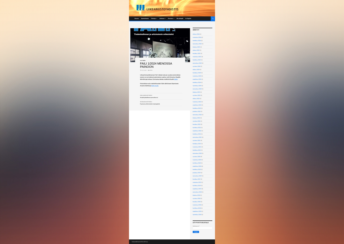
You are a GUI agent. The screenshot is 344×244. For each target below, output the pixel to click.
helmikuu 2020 (197, 169)
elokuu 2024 (196, 69)
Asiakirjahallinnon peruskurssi (149, 96)
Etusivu (137, 18)
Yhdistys (153, 18)
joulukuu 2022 (197, 111)
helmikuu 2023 (197, 108)
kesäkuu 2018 (196, 201)
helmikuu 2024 (197, 82)
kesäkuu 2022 (196, 124)
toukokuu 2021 (197, 147)
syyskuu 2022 (196, 121)
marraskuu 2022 (197, 114)
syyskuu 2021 (196, 140)
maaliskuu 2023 (197, 105)
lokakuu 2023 (196, 92)
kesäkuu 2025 (196, 53)
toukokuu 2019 (197, 182)
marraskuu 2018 (197, 192)
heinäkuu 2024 (197, 72)
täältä (175, 79)
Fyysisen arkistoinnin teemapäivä (150, 103)
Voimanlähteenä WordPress (140, 241)
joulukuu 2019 (197, 172)
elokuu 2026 (196, 34)
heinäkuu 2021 (197, 143)
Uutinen (142, 60)
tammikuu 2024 (197, 85)
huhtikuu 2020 (197, 163)
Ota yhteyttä (180, 18)
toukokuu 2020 (197, 159)
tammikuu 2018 (197, 214)
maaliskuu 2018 (197, 211)
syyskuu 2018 (196, 198)
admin (150, 70)
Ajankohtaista (145, 18)
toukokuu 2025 (197, 56)
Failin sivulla (154, 85)
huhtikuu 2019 (197, 185)
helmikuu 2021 (197, 150)
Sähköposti (196, 226)
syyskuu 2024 (196, 66)
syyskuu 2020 (196, 156)
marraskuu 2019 (197, 176)
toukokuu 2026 (197, 37)
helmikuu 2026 (197, 40)
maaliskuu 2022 (197, 130)
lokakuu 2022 (196, 118)
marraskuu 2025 (197, 43)
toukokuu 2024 (197, 76)
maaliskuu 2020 (197, 166)
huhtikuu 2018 (197, 208)
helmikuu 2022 (197, 134)
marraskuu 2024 (197, 63)
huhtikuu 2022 (197, 127)
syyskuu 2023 (196, 95)
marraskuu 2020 (197, 153)
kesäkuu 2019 (196, 179)
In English (188, 18)
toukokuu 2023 (197, 101)
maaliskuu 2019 (197, 188)
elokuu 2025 (196, 50)
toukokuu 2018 (197, 205)
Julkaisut (161, 18)
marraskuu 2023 (197, 89)
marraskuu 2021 (197, 137)
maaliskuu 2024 (197, 79)
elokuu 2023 (196, 98)
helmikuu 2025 (197, 60)
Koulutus (170, 18)
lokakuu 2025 (196, 47)
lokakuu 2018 (196, 195)
